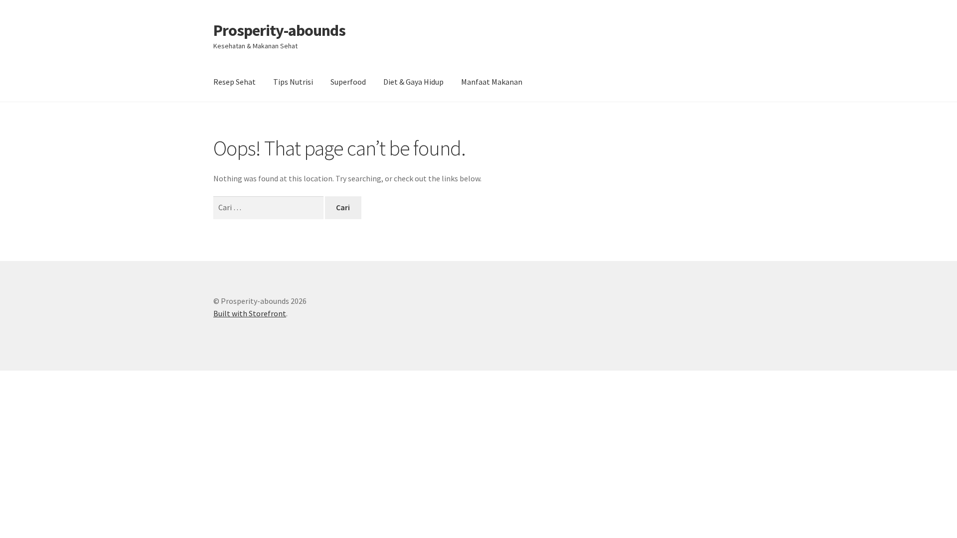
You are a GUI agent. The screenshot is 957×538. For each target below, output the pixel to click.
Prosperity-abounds (279, 30)
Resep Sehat (234, 82)
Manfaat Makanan (491, 82)
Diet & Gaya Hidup (413, 82)
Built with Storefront (249, 313)
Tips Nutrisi (293, 82)
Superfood (348, 82)
